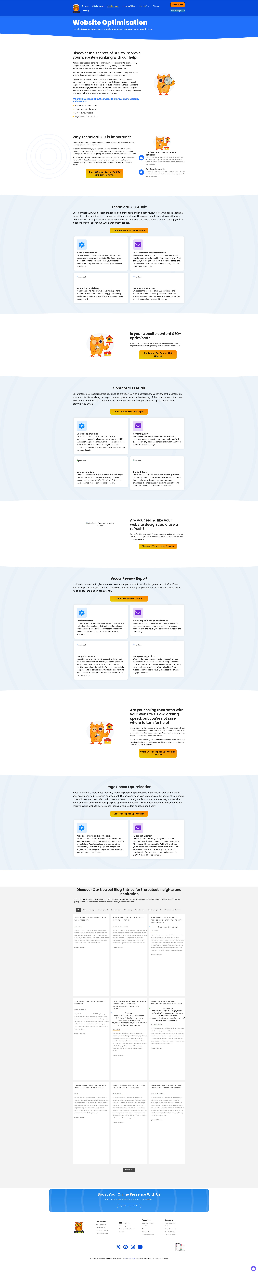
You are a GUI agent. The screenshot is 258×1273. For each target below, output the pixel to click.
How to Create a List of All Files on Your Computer (128, 919)
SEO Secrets (118, 1258)
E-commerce (154, 931)
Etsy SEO (121, 1232)
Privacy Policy (146, 1232)
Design (119, 1093)
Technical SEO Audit (102, 1230)
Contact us (168, 1226)
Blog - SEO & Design (148, 1223)
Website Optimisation (125, 1226)
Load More (129, 1170)
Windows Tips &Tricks (120, 926)
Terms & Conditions (148, 1235)
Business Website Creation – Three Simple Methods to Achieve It (129, 1086)
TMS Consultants (170, 1235)
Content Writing (100, 1227)
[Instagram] (133, 1247)
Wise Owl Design (170, 1232)
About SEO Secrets (170, 1229)
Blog (76, 1010)
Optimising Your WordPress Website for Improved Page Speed (166, 1002)
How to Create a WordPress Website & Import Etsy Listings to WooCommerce (167, 920)
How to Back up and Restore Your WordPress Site (90, 919)
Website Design (101, 1224)
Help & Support (146, 1226)
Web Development (157, 1024)
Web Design (78, 926)
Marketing (82, 1010)
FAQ (143, 1229)
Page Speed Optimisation (127, 1229)
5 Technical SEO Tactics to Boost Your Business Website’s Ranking (167, 1086)
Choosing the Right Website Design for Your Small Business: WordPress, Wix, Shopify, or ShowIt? (129, 1005)
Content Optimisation (102, 1233)
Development (159, 1093)
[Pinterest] (125, 1247)
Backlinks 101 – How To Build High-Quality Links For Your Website (90, 1086)
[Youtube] (140, 1247)
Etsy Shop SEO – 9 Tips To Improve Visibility (90, 1002)
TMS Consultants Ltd (101, 1258)
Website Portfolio (170, 1223)
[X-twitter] (118, 1247)
